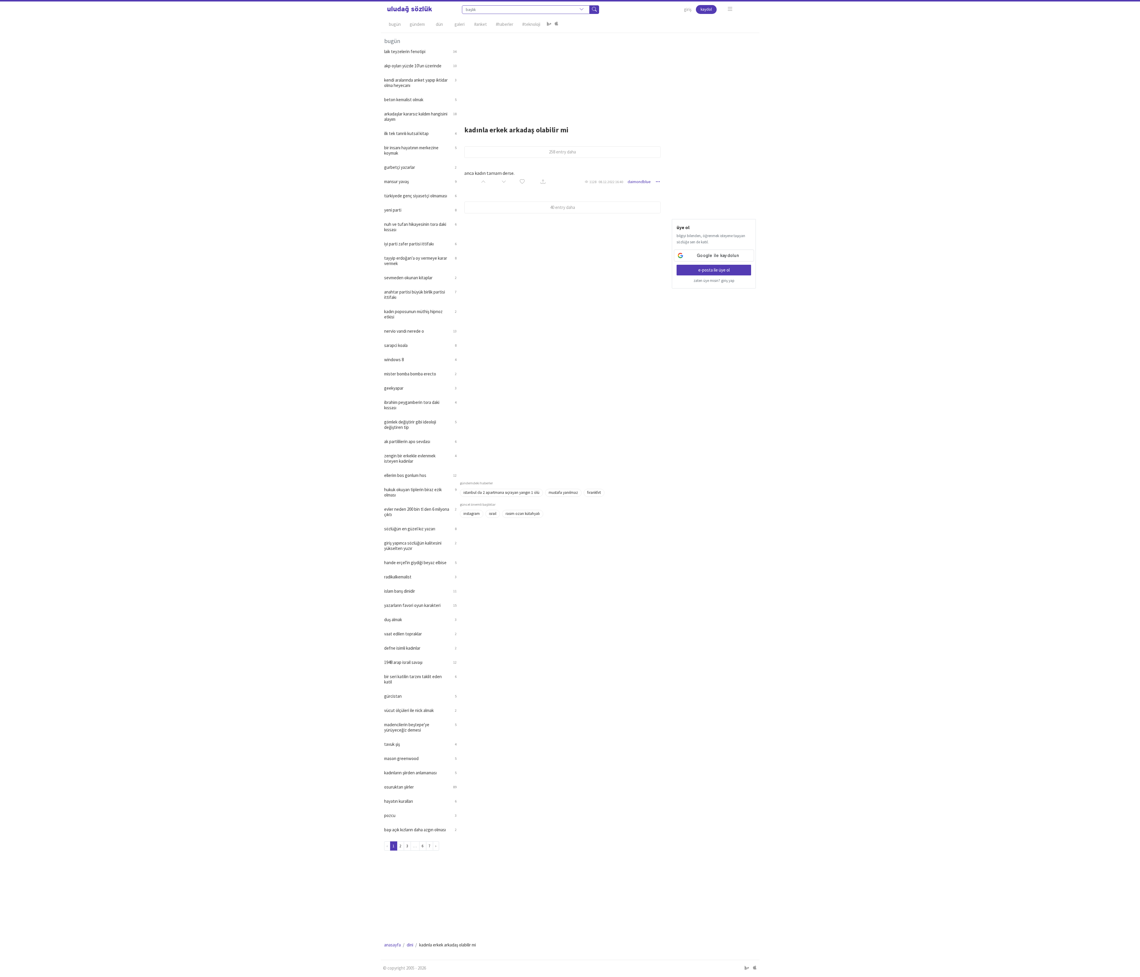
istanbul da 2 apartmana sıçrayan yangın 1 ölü (501, 492)
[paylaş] (543, 181)
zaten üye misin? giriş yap (714, 280)
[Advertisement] (608, 74)
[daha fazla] (730, 9)
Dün (439, 24)
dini (410, 945)
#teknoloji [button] (531, 24)
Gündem (417, 24)
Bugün (395, 24)
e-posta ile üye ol (714, 270)
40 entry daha (562, 207)
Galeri (460, 24)
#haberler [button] (504, 24)
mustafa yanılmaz (563, 492)
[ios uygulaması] (556, 24)
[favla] (522, 181)
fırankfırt (594, 492)
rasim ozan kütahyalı (523, 513)
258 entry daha (562, 152)
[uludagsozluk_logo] (409, 9)
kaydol (706, 9)
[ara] (594, 9)
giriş (687, 9)
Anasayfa (392, 945)
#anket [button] (480, 24)
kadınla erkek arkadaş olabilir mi (516, 129)
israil (492, 513)
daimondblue (639, 181)
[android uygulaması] (549, 24)
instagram (471, 513)
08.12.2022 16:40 (610, 182)
